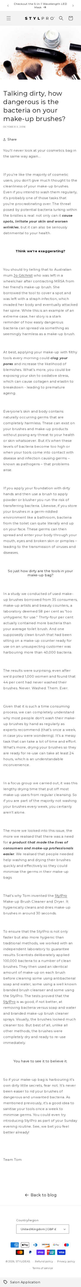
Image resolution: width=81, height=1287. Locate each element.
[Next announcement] (73, 5)
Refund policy (44, 1261)
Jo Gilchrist (23, 275)
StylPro (61, 896)
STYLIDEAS (23, 1261)
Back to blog (44, 1195)
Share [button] (12, 139)
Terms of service (42, 1268)
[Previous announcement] (8, 5)
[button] (8, 18)
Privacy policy (66, 1261)
